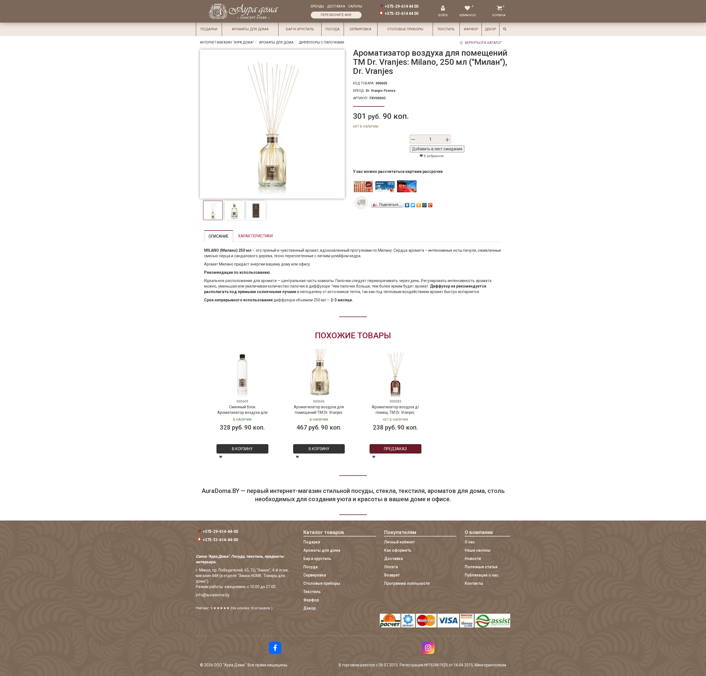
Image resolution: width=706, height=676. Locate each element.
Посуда (332, 29)
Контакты (474, 583)
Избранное (467, 15)
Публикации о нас (481, 575)
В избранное (433, 156)
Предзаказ (395, 449)
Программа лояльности (407, 583)
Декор (490, 29)
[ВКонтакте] (407, 204)
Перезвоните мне (336, 15)
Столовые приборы (405, 29)
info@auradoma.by (212, 595)
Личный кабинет (399, 542)
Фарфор (471, 29)
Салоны (355, 6)
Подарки (208, 29)
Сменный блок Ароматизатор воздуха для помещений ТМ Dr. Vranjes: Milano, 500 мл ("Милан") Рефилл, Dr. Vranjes (242, 410)
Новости (473, 558)
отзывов (262, 608)
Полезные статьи (481, 567)
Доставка (336, 6)
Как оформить (397, 550)
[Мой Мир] (424, 204)
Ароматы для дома (250, 29)
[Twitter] (413, 204)
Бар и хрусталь (300, 29)
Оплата (391, 567)
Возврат (392, 575)
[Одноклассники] (419, 204)
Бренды (317, 6)
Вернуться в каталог (483, 43)
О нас (470, 542)
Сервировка (360, 29)
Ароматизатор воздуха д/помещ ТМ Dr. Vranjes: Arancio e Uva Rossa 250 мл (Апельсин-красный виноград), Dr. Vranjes (395, 410)
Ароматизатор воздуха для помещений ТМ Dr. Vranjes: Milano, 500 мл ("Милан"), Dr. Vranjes (319, 410)
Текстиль (446, 29)
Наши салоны (478, 550)
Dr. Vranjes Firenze (380, 91)
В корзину (242, 449)
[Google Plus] (430, 204)
